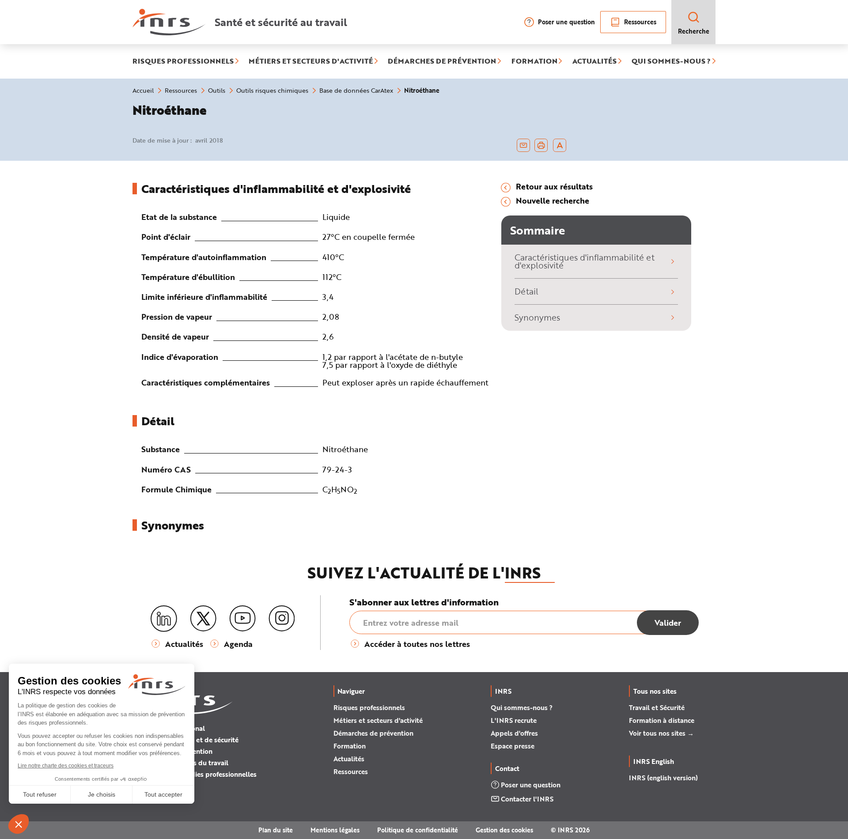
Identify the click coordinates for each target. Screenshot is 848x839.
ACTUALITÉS (594, 61)
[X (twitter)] (203, 618)
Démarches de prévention (373, 733)
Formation (349, 746)
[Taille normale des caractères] (559, 145)
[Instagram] (282, 618)
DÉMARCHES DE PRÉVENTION (442, 61)
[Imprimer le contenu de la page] (541, 145)
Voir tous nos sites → (661, 733)
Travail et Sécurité (657, 707)
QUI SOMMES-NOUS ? (671, 61)
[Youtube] (242, 618)
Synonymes (537, 317)
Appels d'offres (514, 733)
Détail (526, 291)
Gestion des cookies (504, 830)
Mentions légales (335, 830)
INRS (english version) (663, 777)
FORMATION (534, 61)
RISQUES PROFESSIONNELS (183, 61)
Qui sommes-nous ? (522, 707)
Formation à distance (661, 720)
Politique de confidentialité (417, 830)
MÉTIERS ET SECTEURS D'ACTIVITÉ (311, 61)
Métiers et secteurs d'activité (378, 720)
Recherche (693, 31)
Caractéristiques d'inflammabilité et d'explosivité (585, 261)
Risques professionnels (369, 707)
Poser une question (566, 21)
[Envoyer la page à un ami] (523, 145)
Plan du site (275, 830)
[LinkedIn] (164, 619)
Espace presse (512, 746)
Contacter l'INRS (527, 799)
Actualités (348, 758)
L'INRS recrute (514, 720)
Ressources (640, 21)
